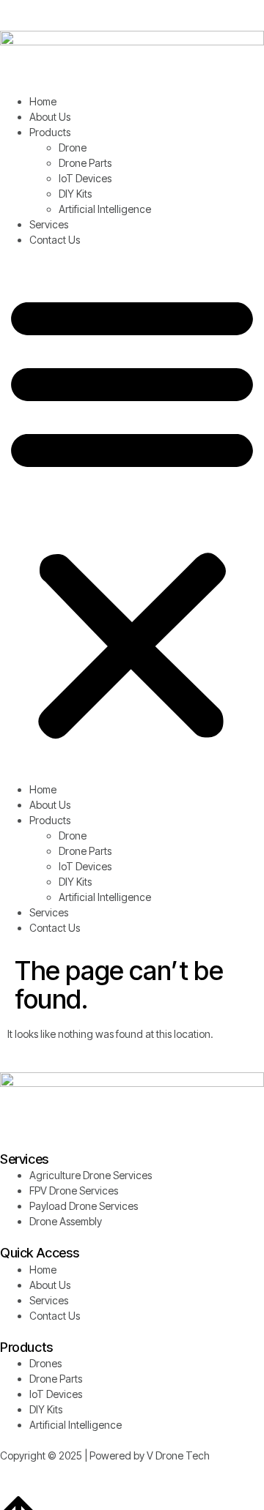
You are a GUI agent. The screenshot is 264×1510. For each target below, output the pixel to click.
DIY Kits (75, 193)
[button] (132, 514)
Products (49, 132)
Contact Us (54, 239)
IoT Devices (85, 178)
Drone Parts (85, 163)
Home (42, 101)
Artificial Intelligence (105, 209)
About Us (49, 117)
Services (48, 224)
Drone (73, 147)
